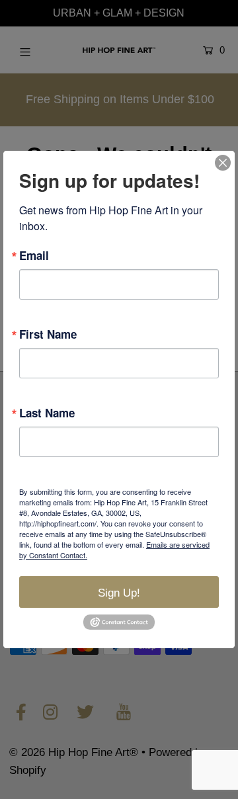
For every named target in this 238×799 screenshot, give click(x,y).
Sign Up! (119, 593)
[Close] (223, 163)
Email (34, 255)
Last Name (47, 413)
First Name (48, 334)
